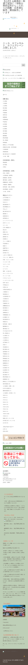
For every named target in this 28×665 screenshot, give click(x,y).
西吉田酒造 (5, 138)
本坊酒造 (5, 310)
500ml (4, 402)
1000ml (4, 416)
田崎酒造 (5, 142)
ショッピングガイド (12, 78)
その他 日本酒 (6, 191)
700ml (4, 404)
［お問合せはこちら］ (8, 630)
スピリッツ (5, 264)
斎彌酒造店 (5, 305)
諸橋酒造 (7, 177)
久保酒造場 (5, 149)
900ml (4, 411)
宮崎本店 (5, 301)
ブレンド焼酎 (6, 241)
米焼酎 (4, 239)
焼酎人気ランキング (7, 418)
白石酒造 (5, 124)
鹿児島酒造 (5, 383)
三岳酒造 (5, 103)
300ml (4, 395)
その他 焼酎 (6, 156)
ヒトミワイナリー (7, 220)
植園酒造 (5, 117)
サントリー (5, 275)
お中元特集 (5, 197)
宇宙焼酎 (5, 243)
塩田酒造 (5, 110)
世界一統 (5, 282)
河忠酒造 (5, 347)
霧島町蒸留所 (6, 390)
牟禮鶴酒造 (5, 119)
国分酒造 (5, 108)
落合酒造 (5, 133)
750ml (4, 409)
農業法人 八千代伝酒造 (8, 144)
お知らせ (13, 50)
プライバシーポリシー (13, 643)
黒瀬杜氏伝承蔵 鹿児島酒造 (9, 147)
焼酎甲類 (5, 248)
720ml (4, 406)
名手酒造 (5, 164)
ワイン (4, 266)
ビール (4, 269)
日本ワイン (5, 223)
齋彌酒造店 (8, 182)
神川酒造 (5, 131)
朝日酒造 (5, 308)
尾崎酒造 (5, 162)
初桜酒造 (5, 294)
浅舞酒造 (5, 312)
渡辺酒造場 (5, 204)
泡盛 (4, 246)
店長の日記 (5, 431)
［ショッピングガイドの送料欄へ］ (11, 567)
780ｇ (4, 209)
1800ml (4, 413)
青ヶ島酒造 (5, 140)
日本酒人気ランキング (8, 420)
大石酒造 (5, 298)
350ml (4, 202)
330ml (4, 397)
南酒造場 (5, 216)
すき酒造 (5, 101)
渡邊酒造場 (5, 151)
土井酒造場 (8, 175)
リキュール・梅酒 (7, 257)
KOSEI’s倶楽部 (6, 388)
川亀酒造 (7, 184)
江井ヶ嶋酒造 (6, 227)
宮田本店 (5, 115)
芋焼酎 (4, 234)
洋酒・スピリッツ (7, 259)
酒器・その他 (6, 271)
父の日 (4, 423)
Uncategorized (6, 331)
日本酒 (4, 252)
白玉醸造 (5, 128)
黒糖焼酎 (5, 250)
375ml (4, 400)
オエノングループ (7, 273)
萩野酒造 (5, 218)
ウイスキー (5, 262)
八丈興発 (5, 105)
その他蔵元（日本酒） (8, 393)
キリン (4, 225)
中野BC (4, 167)
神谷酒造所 (5, 319)
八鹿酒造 (5, 292)
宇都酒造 (5, 112)
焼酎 (4, 232)
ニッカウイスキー (7, 280)
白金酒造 (5, 126)
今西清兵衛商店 (6, 289)
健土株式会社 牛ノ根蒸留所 (9, 154)
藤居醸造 (5, 135)
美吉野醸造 (8, 189)
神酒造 (4, 321)
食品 (4, 229)
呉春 (6, 173)
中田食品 (5, 285)
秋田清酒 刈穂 (9, 187)
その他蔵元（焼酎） (7, 386)
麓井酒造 (7, 180)
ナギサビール (6, 278)
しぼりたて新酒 (6, 255)
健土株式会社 (6, 211)
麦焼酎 (4, 236)
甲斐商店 (5, 121)
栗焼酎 (4, 213)
